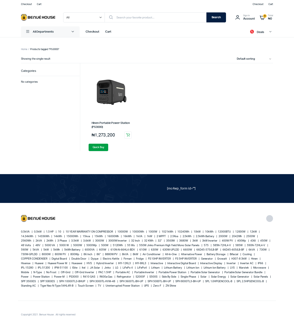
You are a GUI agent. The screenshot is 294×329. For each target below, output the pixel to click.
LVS (232, 268)
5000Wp (91, 245)
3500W (171, 241)
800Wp (75, 254)
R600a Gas (106, 277)
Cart (39, 4)
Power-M (59, 277)
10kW (197, 232)
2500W (251, 236)
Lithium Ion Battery (215, 268)
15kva (87, 236)
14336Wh (44, 236)
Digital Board (60, 259)
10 (60, 232)
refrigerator (124, 277)
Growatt (222, 259)
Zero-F (157, 286)
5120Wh (118, 245)
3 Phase (62, 241)
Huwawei (77, 263)
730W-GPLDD (29, 254)
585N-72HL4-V (222, 245)
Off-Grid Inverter (85, 272)
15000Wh (72, 236)
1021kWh (168, 232)
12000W (240, 232)
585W (239, 245)
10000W (122, 232)
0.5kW (38, 232)
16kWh (127, 236)
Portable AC (123, 272)
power (25, 277)
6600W (188, 250)
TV (100, 286)
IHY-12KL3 (124, 263)
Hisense (26, 263)
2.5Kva (174, 236)
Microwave (260, 268)
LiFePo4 (142, 268)
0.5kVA (25, 232)
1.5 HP (50, 232)
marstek (244, 268)
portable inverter (144, 272)
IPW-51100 (61, 268)
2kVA (39, 241)
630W (155, 250)
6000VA (90, 250)
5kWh (57, 250)
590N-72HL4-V (256, 245)
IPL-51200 (44, 268)
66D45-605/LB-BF (234, 250)
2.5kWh (187, 236)
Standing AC (28, 286)
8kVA (125, 254)
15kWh (98, 236)
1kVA (139, 236)
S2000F (141, 277)
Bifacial (234, 254)
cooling (247, 254)
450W (264, 241)
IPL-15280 (27, 268)
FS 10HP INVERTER (160, 259)
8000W (46, 254)
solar (203, 277)
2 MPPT (161, 236)
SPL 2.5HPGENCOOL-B (250, 281)
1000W (153, 232)
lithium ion (193, 268)
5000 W (64, 245)
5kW (46, 250)
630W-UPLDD (171, 250)
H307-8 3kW (239, 259)
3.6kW (87, 241)
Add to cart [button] (128, 135)
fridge (140, 259)
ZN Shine (171, 286)
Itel (84, 268)
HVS (89, 263)
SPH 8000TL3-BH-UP (188, 281)
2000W (223, 236)
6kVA (252, 250)
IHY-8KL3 (141, 263)
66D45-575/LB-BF (207, 250)
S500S (153, 277)
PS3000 (74, 277)
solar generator (240, 277)
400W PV (228, 241)
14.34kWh (27, 236)
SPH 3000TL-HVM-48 (103, 281)
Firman (128, 259)
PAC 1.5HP (105, 272)
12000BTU (224, 232)
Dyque (95, 259)
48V (38, 245)
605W (103, 250)
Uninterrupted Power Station (123, 286)
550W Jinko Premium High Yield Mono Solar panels (169, 245)
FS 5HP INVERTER (186, 259)
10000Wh (138, 232)
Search (216, 17)
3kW (195, 241)
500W (105, 245)
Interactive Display (211, 263)
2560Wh (26, 241)
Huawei (39, 263)
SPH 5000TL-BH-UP (160, 281)
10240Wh (183, 232)
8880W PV (111, 254)
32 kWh (149, 241)
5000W (78, 245)
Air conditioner (152, 254)
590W (25, 250)
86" (99, 254)
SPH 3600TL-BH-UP (132, 281)
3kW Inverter (210, 241)
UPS (147, 286)
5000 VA (50, 245)
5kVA (36, 250)
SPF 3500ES (28, 281)
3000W (100, 241)
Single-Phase (189, 277)
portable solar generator (206, 272)
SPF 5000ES (48, 281)
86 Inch (88, 254)
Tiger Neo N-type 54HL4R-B (57, 286)
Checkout (26, 4)
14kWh (58, 236)
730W (263, 250)
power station (41, 277)
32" (160, 241)
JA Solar (95, 268)
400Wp (242, 241)
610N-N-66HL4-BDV (123, 250)
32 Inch (135, 241)
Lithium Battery (173, 268)
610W (143, 250)
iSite (75, 268)
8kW (136, 254)
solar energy (219, 277)
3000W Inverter (118, 241)
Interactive (157, 263)
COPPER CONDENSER (34, 259)
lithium (155, 268)
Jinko (107, 268)
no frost (51, 272)
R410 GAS (89, 277)
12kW (253, 232)
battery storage (216, 254)
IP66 (261, 263)
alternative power (192, 254)
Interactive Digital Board (181, 263)
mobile (25, 272)
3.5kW (75, 241)
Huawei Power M (58, 263)
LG (117, 268)
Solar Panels (261, 277)
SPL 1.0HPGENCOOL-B (219, 281)
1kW (150, 236)
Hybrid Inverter (105, 263)
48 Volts (26, 245)
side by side (169, 277)
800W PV (61, 254)
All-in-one (171, 254)
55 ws (131, 245)
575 (206, 245)
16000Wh (113, 236)
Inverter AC (247, 263)
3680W (184, 241)
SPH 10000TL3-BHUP (72, 281)
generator (207, 259)
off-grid (66, 272)
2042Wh (237, 236)
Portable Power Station (173, 272)
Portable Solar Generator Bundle (243, 272)
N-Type (37, 272)
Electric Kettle (111, 259)
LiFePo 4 (128, 268)
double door (79, 259)
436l (253, 241)
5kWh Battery (72, 250)
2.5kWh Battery (205, 236)
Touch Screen (86, 286)
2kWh (50, 241)
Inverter (231, 263)
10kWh (209, 232)
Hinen (254, 259)
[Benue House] (38, 17)
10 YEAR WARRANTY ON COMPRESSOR (90, 232)
